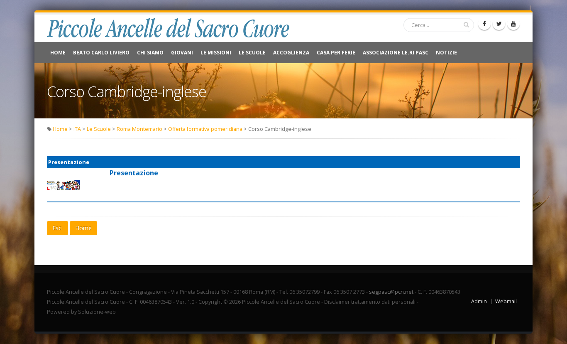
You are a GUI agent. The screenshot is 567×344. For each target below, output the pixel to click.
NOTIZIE (446, 52)
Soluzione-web (97, 311)
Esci (57, 228)
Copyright (210, 301)
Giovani (182, 52)
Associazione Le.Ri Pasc (395, 52)
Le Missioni (215, 52)
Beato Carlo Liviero (101, 52)
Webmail (506, 301)
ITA (77, 129)
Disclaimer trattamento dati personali (369, 301)
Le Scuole (252, 52)
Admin (479, 301)
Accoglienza (291, 52)
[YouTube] (513, 23)
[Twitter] (499, 23)
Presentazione (134, 172)
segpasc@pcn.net (391, 291)
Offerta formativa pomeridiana (205, 129)
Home (58, 52)
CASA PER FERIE (336, 52)
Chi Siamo (150, 52)
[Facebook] (484, 23)
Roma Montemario (139, 129)
